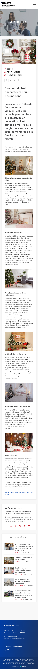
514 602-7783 (12, 637)
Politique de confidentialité (24, 662)
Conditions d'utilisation (10, 663)
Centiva (23, 666)
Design (9, 69)
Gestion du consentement (27, 663)
